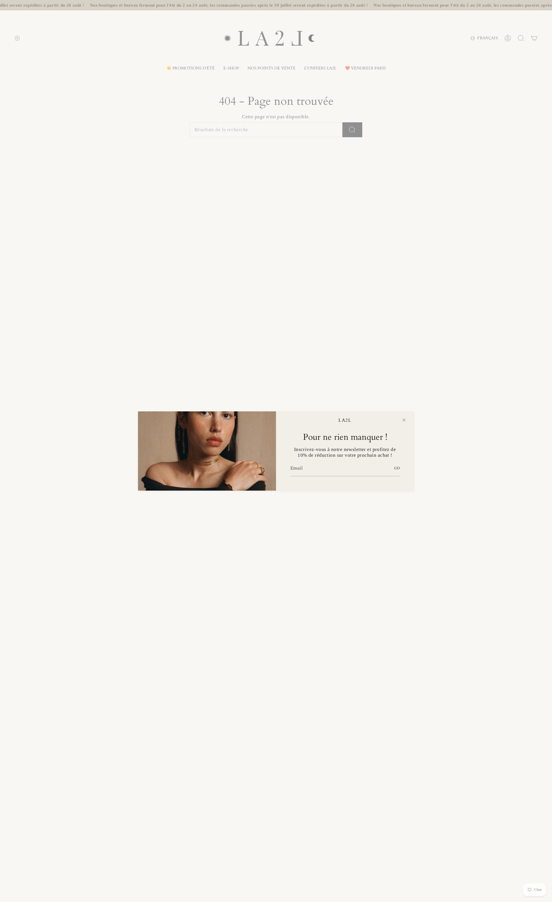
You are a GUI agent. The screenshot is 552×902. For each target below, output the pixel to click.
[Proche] (404, 420)
